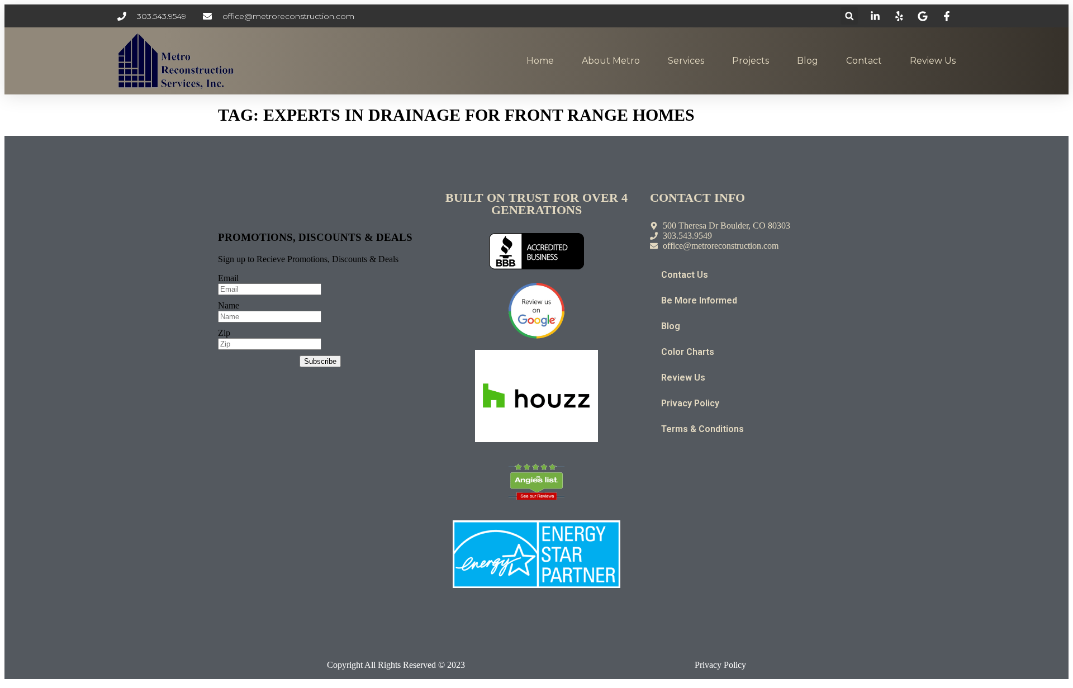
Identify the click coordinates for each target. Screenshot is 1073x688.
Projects (750, 60)
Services (686, 60)
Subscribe (320, 361)
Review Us (933, 60)
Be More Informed (699, 300)
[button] (849, 16)
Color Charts (687, 352)
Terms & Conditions (702, 429)
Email (228, 278)
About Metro (611, 60)
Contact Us (684, 274)
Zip (224, 333)
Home (540, 60)
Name (228, 305)
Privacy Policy (690, 403)
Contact (864, 60)
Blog (807, 60)
